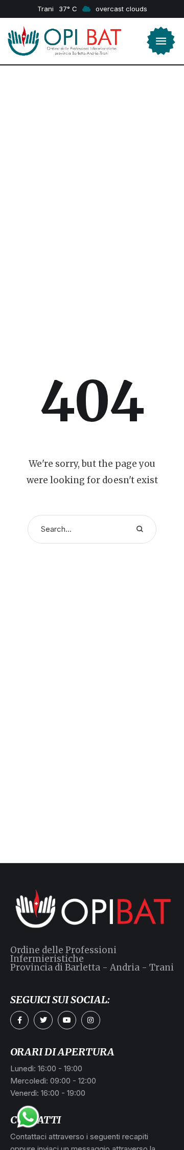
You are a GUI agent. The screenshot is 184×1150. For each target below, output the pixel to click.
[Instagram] (90, 1020)
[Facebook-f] (19, 1020)
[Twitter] (43, 1020)
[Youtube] (67, 1020)
